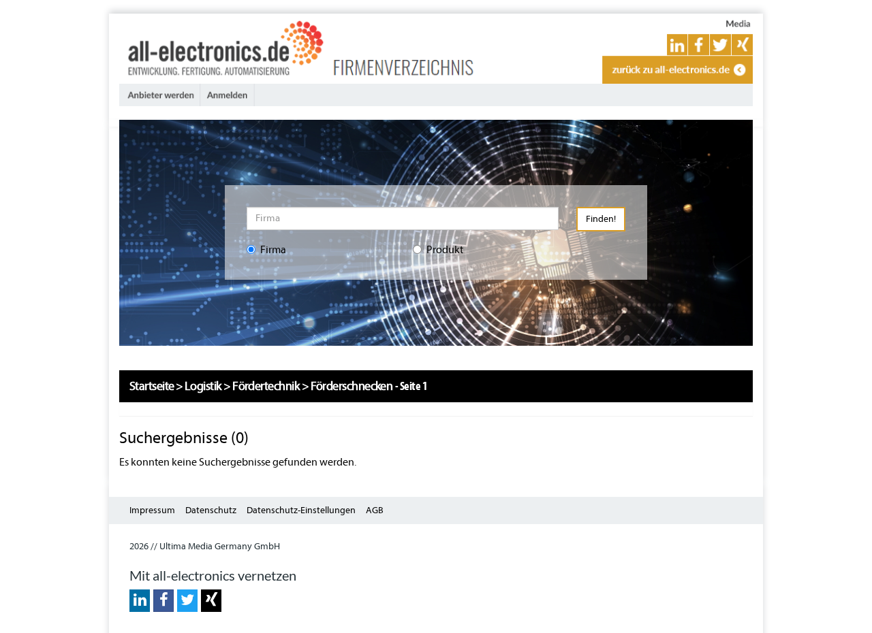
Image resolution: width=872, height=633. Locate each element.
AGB (375, 510)
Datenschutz (210, 510)
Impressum (152, 510)
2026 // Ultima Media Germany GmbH (204, 546)
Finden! (601, 219)
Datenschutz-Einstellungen (301, 510)
